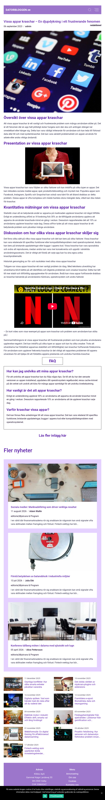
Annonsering (72, 773)
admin (28, 26)
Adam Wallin (35, 511)
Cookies (72, 781)
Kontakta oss (72, 785)
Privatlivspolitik (56, 796)
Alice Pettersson (34, 650)
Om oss (72, 777)
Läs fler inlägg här (52, 435)
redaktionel (95, 25)
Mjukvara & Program (29, 516)
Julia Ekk (29, 580)
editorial (15, 516)
